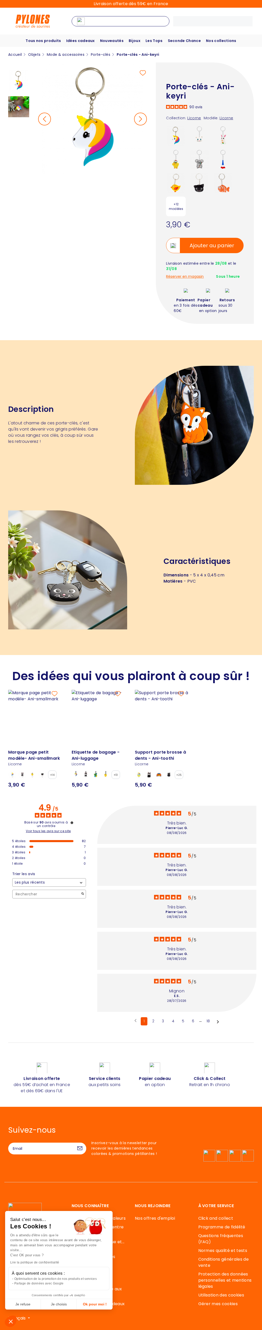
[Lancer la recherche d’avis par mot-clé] (83, 894)
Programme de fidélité (221, 1227)
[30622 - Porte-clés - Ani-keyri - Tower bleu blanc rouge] (223, 159)
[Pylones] (32, 21)
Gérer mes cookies (218, 1304)
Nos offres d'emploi (155, 1218)
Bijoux (134, 40)
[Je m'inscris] (79, 1148)
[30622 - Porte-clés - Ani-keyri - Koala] (199, 159)
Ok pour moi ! (95, 1304)
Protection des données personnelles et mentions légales (225, 1280)
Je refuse (22, 1304)
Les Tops (154, 40)
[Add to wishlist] (143, 73)
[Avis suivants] (218, 1021)
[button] (11, 1321)
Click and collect (215, 1218)
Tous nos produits (43, 40)
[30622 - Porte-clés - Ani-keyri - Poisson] (223, 183)
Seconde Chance (184, 40)
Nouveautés (112, 40)
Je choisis (59, 1304)
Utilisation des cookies (221, 1295)
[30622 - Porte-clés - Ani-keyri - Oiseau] (176, 183)
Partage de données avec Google (39, 1283)
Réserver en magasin (185, 276)
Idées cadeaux (80, 40)
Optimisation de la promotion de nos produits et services (55, 1279)
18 (208, 1021)
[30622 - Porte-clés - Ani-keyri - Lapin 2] (223, 135)
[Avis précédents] (135, 1020)
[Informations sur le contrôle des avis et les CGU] (72, 823)
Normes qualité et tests (222, 1250)
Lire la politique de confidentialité (34, 1262)
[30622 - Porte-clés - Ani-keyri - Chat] (199, 183)
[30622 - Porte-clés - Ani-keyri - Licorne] (176, 135)
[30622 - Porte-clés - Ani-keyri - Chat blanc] (199, 135)
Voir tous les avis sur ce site (48, 831)
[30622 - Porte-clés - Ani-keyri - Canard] (176, 159)
